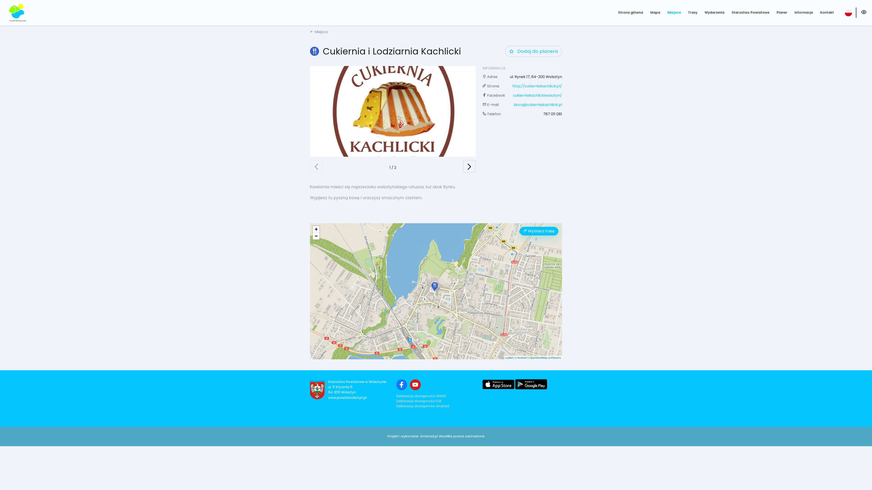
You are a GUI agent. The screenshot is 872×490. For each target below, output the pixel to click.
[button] (316, 166)
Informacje (804, 12)
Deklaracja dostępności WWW (421, 396)
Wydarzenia (714, 12)
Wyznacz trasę (541, 231)
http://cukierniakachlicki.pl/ (537, 86)
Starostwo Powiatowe (750, 12)
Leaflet (509, 357)
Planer (782, 12)
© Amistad (520, 357)
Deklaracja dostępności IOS (418, 401)
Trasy (692, 12)
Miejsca (674, 12)
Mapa (655, 12)
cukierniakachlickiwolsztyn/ (537, 95)
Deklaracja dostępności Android (422, 406)
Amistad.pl (429, 436)
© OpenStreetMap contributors (544, 357)
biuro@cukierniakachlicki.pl (538, 104)
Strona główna (630, 12)
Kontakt (827, 12)
